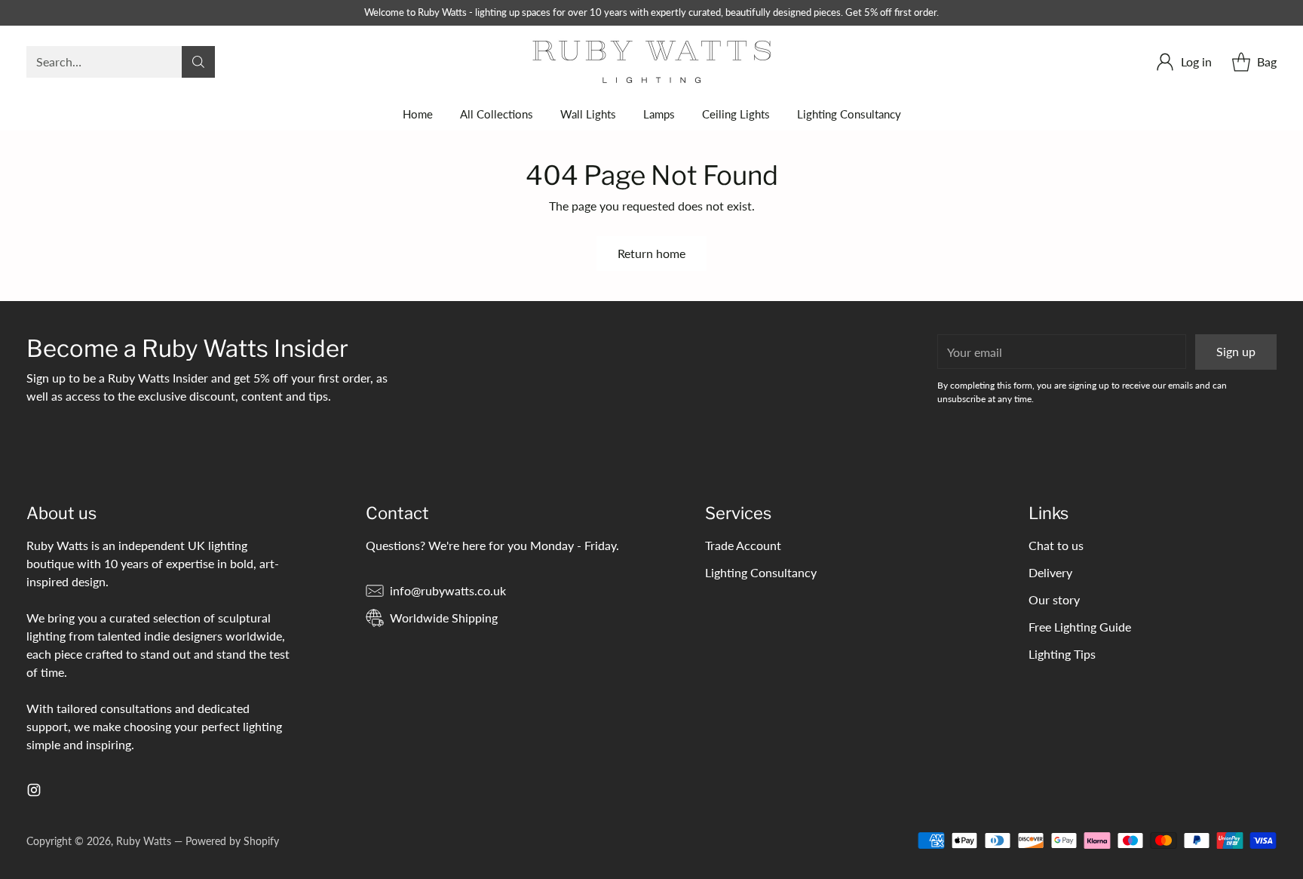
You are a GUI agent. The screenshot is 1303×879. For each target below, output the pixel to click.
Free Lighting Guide (1080, 626)
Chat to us (1056, 545)
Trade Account (743, 545)
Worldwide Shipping (444, 617)
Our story (1054, 599)
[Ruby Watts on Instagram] (34, 792)
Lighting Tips (1062, 654)
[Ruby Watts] (651, 62)
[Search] (198, 62)
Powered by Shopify (232, 840)
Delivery (1050, 572)
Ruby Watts (143, 840)
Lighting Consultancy (761, 572)
